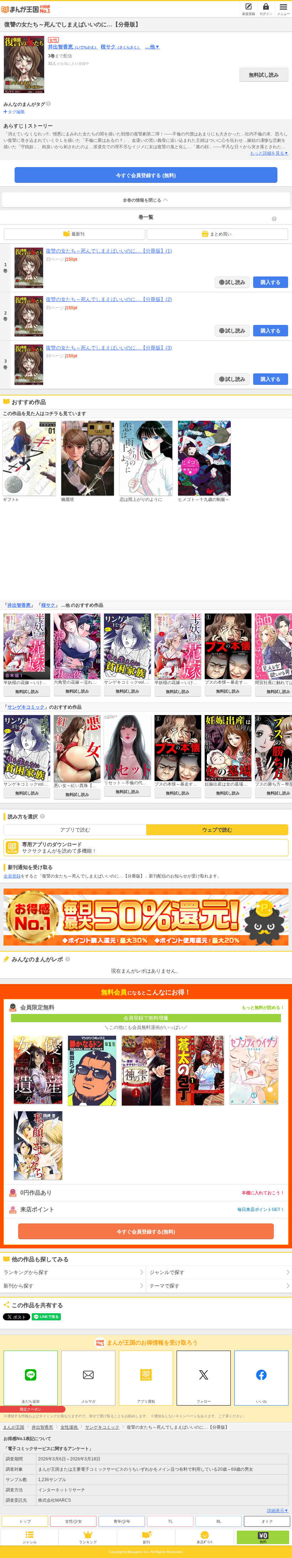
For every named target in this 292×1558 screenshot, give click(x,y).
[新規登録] (248, 6)
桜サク (121, 47)
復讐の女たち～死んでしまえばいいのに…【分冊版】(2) (109, 299)
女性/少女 (73, 1521)
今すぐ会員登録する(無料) (146, 1232)
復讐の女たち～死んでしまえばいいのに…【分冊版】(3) (109, 348)
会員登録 (12, 876)
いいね (261, 1401)
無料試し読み (264, 75)
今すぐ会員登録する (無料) (146, 175)
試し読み (234, 282)
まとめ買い (220, 234)
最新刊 (78, 234)
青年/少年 (122, 1521)
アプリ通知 (146, 1401)
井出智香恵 (73, 47)
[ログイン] (266, 6)
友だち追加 (30, 1402)
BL (219, 1521)
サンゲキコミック (26, 707)
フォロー (204, 1401)
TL (170, 1521)
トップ (25, 1521)
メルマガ (88, 1401)
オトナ (267, 1521)
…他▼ (152, 47)
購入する (271, 282)
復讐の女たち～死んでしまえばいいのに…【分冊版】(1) (109, 251)
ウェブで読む (217, 830)
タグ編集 (16, 111)
